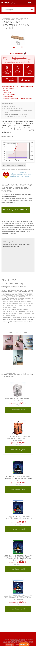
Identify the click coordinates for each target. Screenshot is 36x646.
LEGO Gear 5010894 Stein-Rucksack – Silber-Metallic (18, 400)
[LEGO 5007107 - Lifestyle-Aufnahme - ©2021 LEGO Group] (8, 342)
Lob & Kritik (24, 644)
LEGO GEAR (26, 126)
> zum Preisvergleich (18, 410)
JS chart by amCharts (11, 143)
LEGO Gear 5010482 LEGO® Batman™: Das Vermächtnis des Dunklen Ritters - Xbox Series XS (18, 558)
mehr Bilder (20, 47)
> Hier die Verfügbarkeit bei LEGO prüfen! (15, 210)
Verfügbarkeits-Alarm (19, 58)
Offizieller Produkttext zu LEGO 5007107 (15, 115)
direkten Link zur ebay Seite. (11, 247)
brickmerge (9, 645)
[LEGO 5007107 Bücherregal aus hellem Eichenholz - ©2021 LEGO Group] (18, 38)
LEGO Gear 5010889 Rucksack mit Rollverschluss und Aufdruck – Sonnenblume (18, 439)
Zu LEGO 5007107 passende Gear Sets (15, 117)
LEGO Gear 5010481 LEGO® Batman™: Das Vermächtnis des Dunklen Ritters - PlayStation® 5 (18, 598)
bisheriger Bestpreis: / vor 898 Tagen (17, 99)
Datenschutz (18, 645)
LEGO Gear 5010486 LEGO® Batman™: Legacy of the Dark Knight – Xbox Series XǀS (18, 478)
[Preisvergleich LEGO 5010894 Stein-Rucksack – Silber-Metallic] (18, 389)
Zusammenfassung (9, 106)
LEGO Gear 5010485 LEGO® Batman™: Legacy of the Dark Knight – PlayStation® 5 (18, 518)
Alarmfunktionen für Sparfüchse (13, 108)
